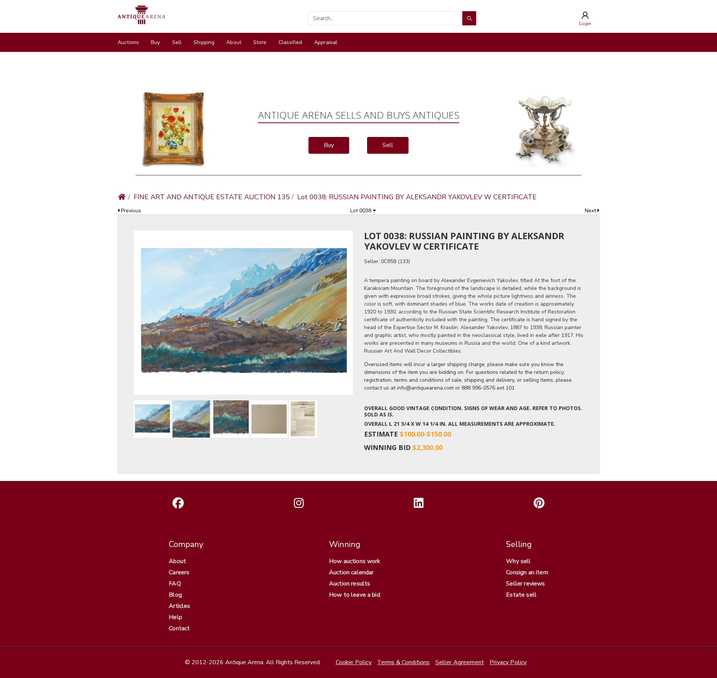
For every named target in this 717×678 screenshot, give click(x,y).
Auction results (349, 583)
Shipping (203, 42)
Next (591, 210)
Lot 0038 (361, 210)
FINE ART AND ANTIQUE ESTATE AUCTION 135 (212, 197)
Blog (175, 595)
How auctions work (355, 561)
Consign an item (527, 572)
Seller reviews (525, 583)
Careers (179, 572)
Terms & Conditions (403, 662)
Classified (290, 42)
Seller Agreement (459, 662)
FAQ (175, 583)
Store (260, 42)
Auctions (128, 42)
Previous (130, 210)
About (233, 42)
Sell (177, 42)
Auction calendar (351, 572)
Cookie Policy (354, 662)
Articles (179, 606)
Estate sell (521, 595)
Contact (179, 628)
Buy (155, 42)
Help (175, 617)
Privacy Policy (508, 662)
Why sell (518, 561)
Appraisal (325, 42)
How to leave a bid (354, 595)
